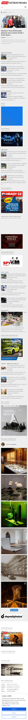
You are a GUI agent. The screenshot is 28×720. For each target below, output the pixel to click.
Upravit (14, 713)
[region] (14, 707)
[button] (14, 420)
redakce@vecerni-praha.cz (13, 686)
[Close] (26, 695)
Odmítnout (14, 717)
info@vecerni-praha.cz (12, 684)
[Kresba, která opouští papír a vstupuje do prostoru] (14, 541)
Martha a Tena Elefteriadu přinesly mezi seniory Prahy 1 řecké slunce (12, 33)
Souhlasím (14, 709)
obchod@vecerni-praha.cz (13, 687)
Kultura (3, 37)
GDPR (8, 705)
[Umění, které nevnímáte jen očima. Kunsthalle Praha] (14, 488)
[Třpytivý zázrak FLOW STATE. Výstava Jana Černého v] (14, 514)
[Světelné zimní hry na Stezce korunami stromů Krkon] (14, 595)
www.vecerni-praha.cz (12, 689)
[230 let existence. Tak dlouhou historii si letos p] (14, 568)
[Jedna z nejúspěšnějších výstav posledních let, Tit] (14, 461)
